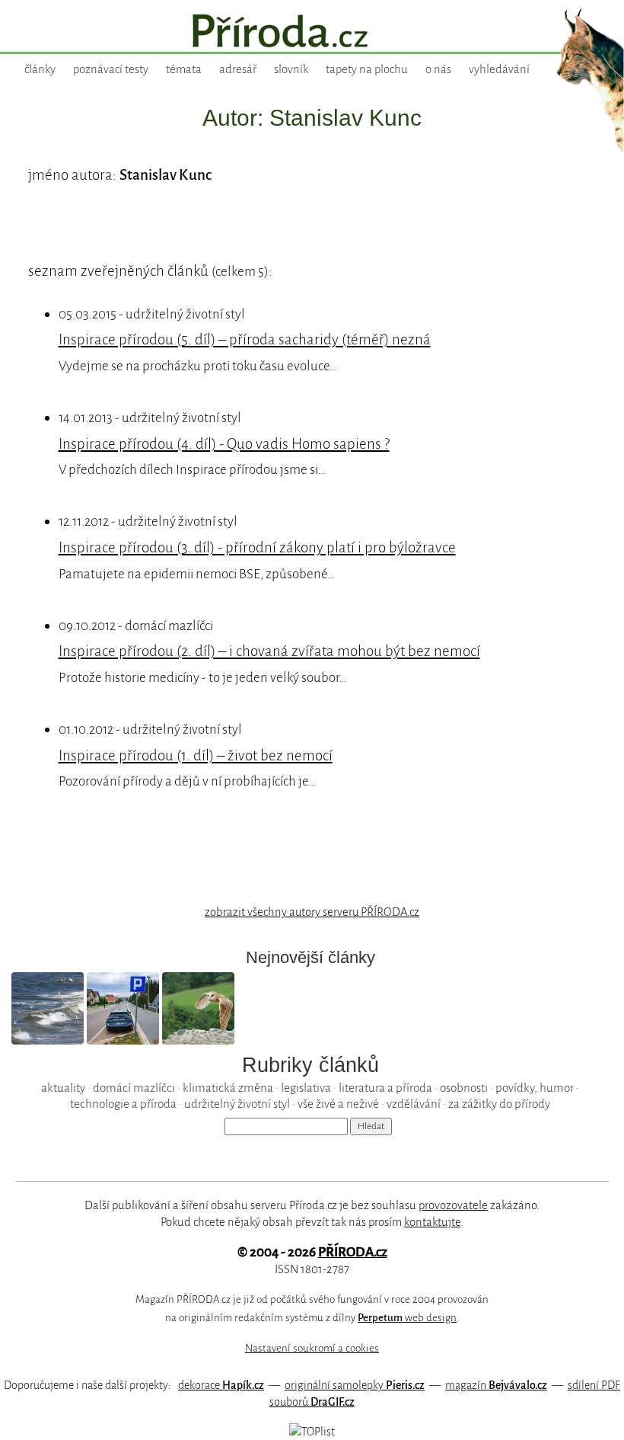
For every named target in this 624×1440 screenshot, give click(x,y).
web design (407, 1317)
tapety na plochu (367, 69)
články (40, 69)
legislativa (306, 1087)
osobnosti (464, 1087)
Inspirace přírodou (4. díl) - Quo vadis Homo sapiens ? (224, 444)
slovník (291, 69)
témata (184, 69)
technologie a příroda (123, 1103)
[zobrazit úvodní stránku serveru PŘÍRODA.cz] (312, 32)
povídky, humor (534, 1087)
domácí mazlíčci (134, 1087)
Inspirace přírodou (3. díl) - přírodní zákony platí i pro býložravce (257, 547)
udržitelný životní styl (237, 1103)
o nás (438, 69)
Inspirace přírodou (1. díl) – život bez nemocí (196, 755)
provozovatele (453, 1205)
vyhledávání (499, 69)
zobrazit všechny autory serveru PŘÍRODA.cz (312, 912)
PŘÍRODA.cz (352, 1252)
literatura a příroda (385, 1087)
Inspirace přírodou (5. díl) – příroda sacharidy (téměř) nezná (245, 339)
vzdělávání (414, 1103)
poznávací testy (110, 69)
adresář (237, 69)
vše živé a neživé (338, 1103)
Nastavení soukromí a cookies (312, 1348)
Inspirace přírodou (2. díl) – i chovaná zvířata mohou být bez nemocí (269, 651)
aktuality (63, 1087)
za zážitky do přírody (499, 1103)
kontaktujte (432, 1222)
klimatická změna (228, 1087)
